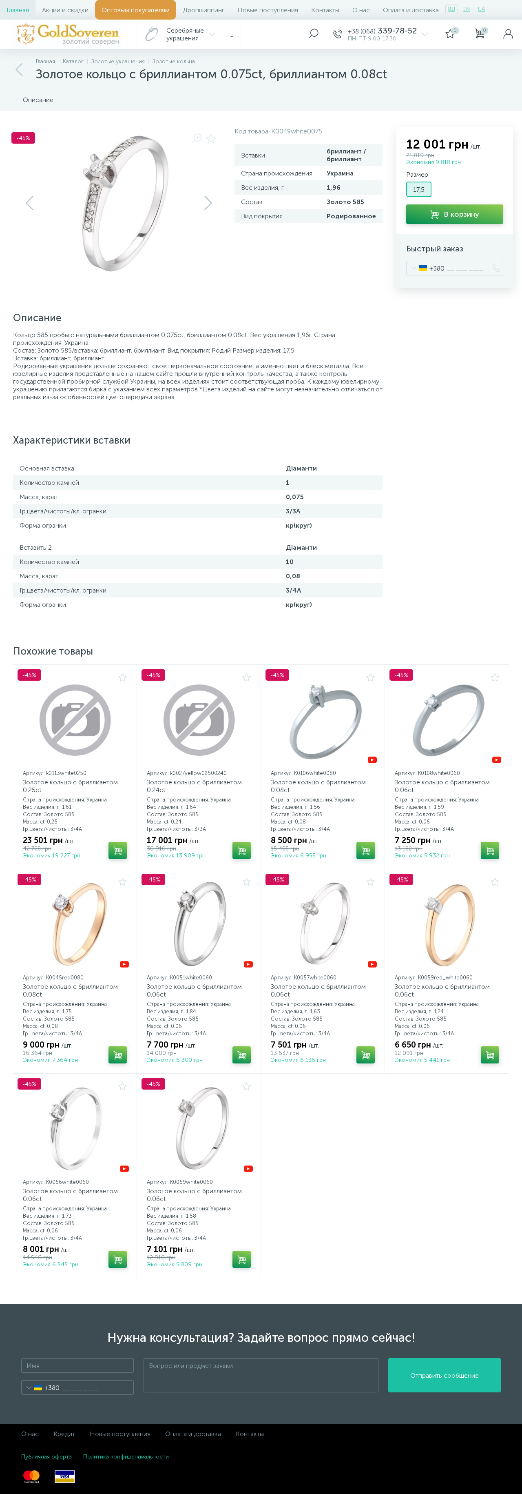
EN (466, 9)
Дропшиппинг (203, 10)
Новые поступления (267, 10)
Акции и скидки (65, 10)
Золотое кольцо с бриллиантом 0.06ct (442, 786)
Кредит (64, 1434)
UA (481, 9)
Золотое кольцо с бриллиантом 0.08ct (318, 786)
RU (451, 9)
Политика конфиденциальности (126, 1456)
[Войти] (508, 34)
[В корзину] (117, 850)
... (231, 34)
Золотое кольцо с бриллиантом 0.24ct (194, 786)
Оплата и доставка (411, 10)
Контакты (325, 10)
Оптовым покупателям (136, 10)
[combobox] (426, 268)
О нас (361, 10)
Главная (18, 10)
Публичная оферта (46, 1456)
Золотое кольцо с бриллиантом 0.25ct (70, 786)
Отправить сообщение (444, 1375)
